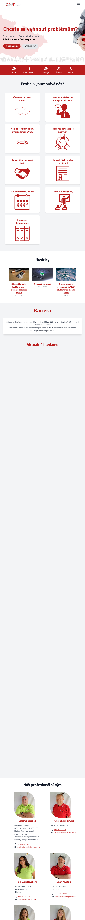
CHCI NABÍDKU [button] (12, 46)
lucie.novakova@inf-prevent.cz (28, 899)
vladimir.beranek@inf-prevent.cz (28, 847)
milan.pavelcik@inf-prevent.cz (65, 897)
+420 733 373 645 (24, 897)
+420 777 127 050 (60, 830)
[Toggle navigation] (78, 4)
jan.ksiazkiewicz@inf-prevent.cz (65, 833)
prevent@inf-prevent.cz (45, 330)
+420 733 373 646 (23, 844)
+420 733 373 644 (61, 894)
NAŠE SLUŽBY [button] (30, 46)
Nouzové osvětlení (42, 284)
